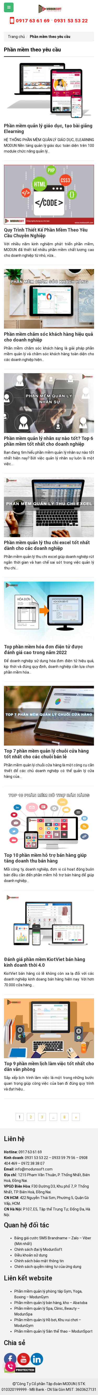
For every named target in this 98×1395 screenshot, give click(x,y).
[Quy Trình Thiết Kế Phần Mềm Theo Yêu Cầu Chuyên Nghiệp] (49, 194)
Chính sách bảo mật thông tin (39, 1261)
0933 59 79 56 (63, 1158)
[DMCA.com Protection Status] (20, 1369)
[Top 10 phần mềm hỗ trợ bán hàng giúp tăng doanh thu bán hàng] (49, 820)
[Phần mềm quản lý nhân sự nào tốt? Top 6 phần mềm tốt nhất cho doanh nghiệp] (49, 403)
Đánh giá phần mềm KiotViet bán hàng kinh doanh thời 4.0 (44, 962)
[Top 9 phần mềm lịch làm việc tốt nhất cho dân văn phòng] (49, 1028)
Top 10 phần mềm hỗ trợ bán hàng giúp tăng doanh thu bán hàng (45, 858)
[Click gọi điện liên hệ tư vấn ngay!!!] (10, 1366)
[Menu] (9, 7)
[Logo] (49, 9)
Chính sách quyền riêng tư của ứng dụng (47, 1267)
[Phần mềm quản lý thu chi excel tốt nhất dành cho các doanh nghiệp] (49, 507)
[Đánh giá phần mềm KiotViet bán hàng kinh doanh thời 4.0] (49, 924)
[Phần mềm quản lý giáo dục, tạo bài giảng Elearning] (49, 90)
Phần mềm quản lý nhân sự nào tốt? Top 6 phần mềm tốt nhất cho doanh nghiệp (48, 441)
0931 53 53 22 (36, 1158)
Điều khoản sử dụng (30, 1255)
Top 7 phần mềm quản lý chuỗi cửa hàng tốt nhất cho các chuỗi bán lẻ (46, 753)
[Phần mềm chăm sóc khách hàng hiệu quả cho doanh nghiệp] (49, 299)
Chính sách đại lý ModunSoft (38, 1249)
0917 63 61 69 (30, 1152)
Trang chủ (16, 37)
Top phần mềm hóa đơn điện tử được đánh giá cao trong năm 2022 (43, 649)
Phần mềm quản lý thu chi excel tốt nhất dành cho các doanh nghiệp (47, 545)
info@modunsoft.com (34, 1169)
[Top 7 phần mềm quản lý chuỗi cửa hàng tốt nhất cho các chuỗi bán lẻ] (49, 715)
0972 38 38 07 (32, 1163)
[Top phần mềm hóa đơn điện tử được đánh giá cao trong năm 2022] (49, 611)
